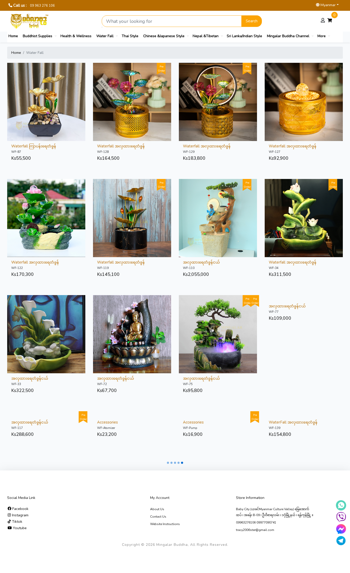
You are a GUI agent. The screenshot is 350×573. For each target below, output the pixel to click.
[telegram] (341, 541)
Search (252, 21)
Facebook (19, 508)
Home (13, 36)
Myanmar (328, 4)
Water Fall (105, 36)
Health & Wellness (75, 36)
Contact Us (158, 517)
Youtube (19, 527)
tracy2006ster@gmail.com (255, 530)
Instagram (19, 515)
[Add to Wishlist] (46, 90)
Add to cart (59, 90)
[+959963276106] (341, 517)
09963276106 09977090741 (256, 522)
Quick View (34, 90)
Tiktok (16, 521)
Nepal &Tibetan (206, 36)
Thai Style (130, 36)
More (321, 36)
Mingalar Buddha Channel (288, 36)
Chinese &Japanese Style (163, 36)
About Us (157, 509)
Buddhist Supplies (37, 36)
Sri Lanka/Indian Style (244, 36)
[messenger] (341, 529)
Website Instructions (165, 524)
